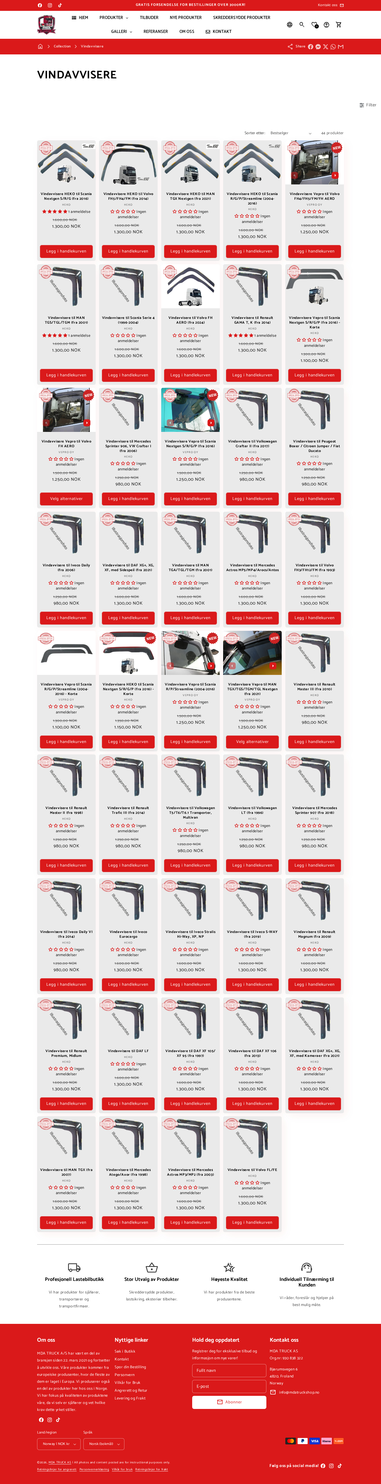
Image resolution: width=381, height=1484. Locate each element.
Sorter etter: (255, 133)
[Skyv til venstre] (294, 175)
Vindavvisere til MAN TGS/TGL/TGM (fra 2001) (66, 320)
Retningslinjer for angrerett (57, 1469)
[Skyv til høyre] (335, 175)
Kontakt (122, 1359)
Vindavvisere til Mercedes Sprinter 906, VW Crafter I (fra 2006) (128, 446)
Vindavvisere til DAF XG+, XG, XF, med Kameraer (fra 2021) (314, 1053)
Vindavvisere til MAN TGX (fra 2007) (66, 1172)
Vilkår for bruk (122, 1469)
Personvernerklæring (94, 1469)
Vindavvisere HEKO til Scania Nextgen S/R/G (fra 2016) (66, 196)
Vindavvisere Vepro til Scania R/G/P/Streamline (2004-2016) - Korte (66, 689)
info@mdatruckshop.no (299, 1392)
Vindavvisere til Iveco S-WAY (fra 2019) (252, 934)
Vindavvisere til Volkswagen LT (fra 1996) (252, 811)
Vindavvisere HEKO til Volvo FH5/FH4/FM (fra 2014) (128, 196)
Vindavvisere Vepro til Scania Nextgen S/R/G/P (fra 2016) (190, 444)
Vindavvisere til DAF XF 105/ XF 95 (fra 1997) (190, 1053)
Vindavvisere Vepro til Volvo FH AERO (66, 444)
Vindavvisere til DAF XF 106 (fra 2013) (252, 1053)
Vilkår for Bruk (128, 1383)
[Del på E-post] (340, 46)
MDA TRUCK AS (60, 1462)
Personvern (125, 1375)
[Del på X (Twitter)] (325, 46)
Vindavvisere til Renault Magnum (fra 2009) (314, 934)
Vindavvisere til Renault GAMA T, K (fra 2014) (252, 320)
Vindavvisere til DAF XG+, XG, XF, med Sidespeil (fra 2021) (128, 568)
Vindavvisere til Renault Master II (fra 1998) (66, 811)
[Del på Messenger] (318, 46)
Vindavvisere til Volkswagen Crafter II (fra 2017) (252, 444)
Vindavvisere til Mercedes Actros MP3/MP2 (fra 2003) (190, 1172)
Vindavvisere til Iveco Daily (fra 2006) (66, 568)
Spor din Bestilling (130, 1367)
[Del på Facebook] (310, 46)
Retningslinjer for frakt (151, 1469)
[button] (302, 25)
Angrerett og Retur (131, 1390)
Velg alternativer (66, 498)
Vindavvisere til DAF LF (128, 1051)
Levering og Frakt (130, 1398)
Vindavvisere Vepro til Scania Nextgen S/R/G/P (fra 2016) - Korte (314, 323)
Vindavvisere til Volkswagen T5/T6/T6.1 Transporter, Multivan (190, 813)
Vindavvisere (92, 46)
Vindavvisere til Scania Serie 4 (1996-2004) (128, 320)
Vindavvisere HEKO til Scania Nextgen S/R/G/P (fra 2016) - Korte (128, 689)
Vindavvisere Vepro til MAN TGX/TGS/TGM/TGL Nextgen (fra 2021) (252, 689)
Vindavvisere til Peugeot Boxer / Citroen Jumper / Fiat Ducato (314, 446)
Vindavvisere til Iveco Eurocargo (128, 934)
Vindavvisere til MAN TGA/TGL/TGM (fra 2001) (190, 568)
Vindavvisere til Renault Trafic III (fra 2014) (128, 811)
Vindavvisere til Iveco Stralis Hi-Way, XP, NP (190, 934)
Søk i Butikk (125, 1351)
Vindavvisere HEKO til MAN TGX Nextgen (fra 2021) (190, 196)
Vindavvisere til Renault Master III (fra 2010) (314, 687)
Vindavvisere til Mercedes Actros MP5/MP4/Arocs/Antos (252, 568)
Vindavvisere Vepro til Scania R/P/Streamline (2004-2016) (190, 687)
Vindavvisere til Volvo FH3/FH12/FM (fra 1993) (314, 568)
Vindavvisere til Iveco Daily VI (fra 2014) (66, 934)
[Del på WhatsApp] (333, 46)
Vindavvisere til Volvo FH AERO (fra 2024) (190, 320)
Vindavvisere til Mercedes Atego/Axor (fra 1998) (128, 1172)
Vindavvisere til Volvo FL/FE (253, 1170)
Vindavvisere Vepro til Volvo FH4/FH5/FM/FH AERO (314, 196)
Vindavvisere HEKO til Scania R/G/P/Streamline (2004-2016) (252, 199)
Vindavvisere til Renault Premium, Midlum (66, 1053)
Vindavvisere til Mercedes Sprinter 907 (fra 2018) (314, 811)
